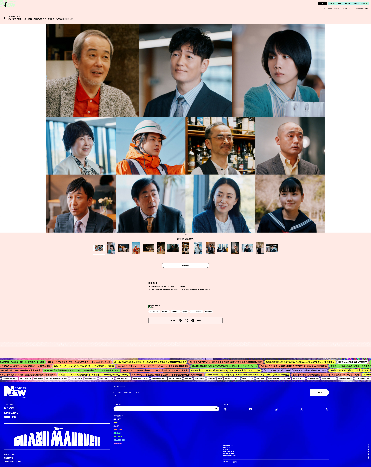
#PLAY (117, 419)
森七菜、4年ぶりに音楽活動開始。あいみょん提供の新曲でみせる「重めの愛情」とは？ (104, 362)
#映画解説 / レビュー (207, 378)
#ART (116, 426)
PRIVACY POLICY (229, 456)
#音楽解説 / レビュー (133, 378)
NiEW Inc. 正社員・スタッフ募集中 (307, 362)
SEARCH (117, 404)
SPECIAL (347, 3)
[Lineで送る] (180, 320)
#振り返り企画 (174, 378)
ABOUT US (9, 455)
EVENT (340, 3)
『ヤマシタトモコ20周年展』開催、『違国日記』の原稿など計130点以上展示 (262, 370)
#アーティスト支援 (150, 378)
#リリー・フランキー (196, 311)
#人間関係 (186, 378)
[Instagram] (276, 409)
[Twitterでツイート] (186, 320)
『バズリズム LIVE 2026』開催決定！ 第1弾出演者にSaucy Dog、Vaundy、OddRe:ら (65, 375)
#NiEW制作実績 (65, 378)
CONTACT (226, 447)
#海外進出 (162, 378)
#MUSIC (118, 423)
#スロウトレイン (154, 311)
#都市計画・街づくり (98, 378)
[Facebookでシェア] (193, 320)
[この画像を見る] (99, 248)
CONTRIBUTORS (12, 462)
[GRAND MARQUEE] (57, 436)
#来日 (195, 378)
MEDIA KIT (227, 449)
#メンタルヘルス (51, 378)
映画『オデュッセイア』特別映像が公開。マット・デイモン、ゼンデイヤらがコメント (297, 375)
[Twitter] (302, 409)
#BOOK (117, 433)
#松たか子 (165, 311)
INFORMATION (228, 451)
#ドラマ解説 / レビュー (115, 378)
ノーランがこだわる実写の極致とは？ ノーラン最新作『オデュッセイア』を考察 (122, 370)
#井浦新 (185, 311)
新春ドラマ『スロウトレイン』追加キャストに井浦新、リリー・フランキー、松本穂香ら (343, 8)
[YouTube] (251, 409)
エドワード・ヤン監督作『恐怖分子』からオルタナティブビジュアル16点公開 (34, 362)
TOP (324, 8)
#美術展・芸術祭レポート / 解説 (31, 378)
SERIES (356, 3)
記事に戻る (185, 265)
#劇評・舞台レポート (81, 378)
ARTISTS (8, 458)
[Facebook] (327, 409)
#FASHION (119, 440)
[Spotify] (225, 409)
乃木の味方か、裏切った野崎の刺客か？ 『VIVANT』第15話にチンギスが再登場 (256, 366)
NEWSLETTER (119, 387)
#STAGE (118, 437)
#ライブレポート (222, 378)
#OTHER (118, 444)
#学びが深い (13, 378)
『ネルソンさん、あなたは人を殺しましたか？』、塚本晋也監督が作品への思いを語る (139, 375)
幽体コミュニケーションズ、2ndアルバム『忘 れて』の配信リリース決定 (46, 366)
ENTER (319, 392)
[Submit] (216, 408)
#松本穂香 (208, 311)
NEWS (332, 3)
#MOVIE (118, 430)
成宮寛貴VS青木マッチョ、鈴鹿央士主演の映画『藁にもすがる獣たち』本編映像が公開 (180, 362)
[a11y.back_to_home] (8, 4)
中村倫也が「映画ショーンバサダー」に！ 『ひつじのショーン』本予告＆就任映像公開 (115, 366)
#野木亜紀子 (175, 311)
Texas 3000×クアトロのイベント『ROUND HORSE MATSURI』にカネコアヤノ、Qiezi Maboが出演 (219, 375)
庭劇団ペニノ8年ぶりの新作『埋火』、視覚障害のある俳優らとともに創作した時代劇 (328, 366)
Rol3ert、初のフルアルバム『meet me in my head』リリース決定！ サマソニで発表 (193, 370)
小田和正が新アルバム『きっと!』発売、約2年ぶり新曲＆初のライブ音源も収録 (329, 370)
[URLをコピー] (199, 320)
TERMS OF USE (228, 454)
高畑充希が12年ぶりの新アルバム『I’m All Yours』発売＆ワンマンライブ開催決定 (255, 362)
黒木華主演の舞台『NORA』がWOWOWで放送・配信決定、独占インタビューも (186, 366)
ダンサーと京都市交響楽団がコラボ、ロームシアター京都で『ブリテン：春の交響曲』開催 (49, 370)
